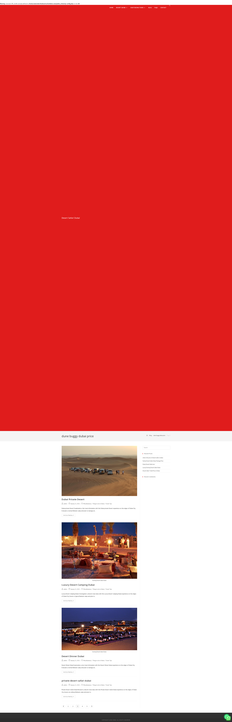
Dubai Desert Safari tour (149, 464)
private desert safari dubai (76, 680)
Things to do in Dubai (98, 504)
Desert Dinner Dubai (73, 656)
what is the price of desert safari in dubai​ (153, 457)
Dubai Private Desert (73, 499)
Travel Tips (109, 504)
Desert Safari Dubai (71, 217)
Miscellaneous (87, 504)
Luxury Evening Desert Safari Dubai (151, 467)
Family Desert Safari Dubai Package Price (153, 461)
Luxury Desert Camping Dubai (78, 584)
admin (65, 504)
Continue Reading (69, 516)
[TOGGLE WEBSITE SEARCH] (170, 5)
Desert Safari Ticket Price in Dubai (151, 471)
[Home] (147, 435)
